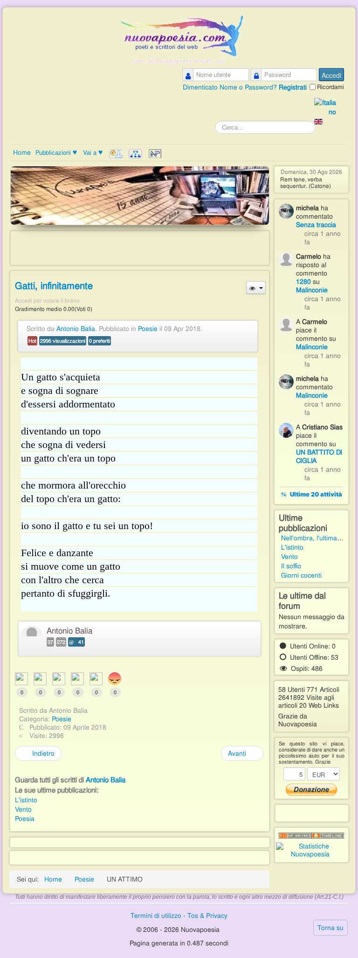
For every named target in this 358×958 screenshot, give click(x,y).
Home (22, 152)
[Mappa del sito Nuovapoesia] (135, 153)
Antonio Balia (75, 328)
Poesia (24, 818)
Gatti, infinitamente (54, 286)
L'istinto (26, 800)
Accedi (331, 75)
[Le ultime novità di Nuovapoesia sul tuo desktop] (295, 836)
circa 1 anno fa (322, 237)
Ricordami (330, 87)
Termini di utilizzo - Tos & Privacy (179, 915)
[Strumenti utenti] (255, 287)
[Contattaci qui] (115, 153)
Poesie (148, 328)
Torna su (330, 928)
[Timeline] (327, 836)
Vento (23, 809)
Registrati (293, 87)
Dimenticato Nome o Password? (231, 87)
